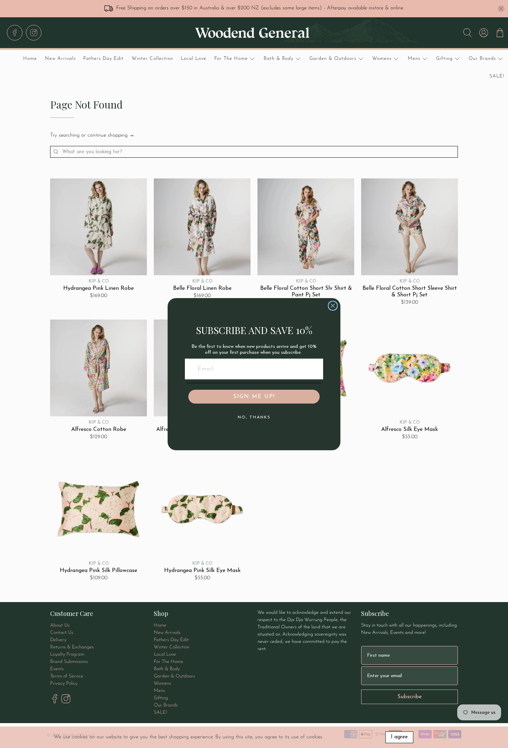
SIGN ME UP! (254, 396)
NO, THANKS (254, 417)
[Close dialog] (333, 306)
